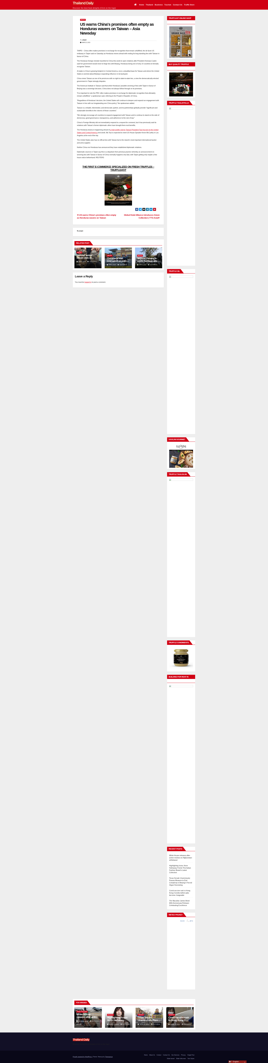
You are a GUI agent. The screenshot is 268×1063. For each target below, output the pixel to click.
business (171, 1014)
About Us (152, 1055)
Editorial (123, 265)
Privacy (183, 1055)
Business (159, 5)
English (236, 1061)
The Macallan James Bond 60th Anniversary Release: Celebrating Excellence (179, 903)
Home (141, 5)
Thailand (149, 5)
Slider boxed (170, 1058)
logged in (87, 282)
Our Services (175, 1055)
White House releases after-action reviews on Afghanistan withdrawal (180, 858)
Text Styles (190, 1058)
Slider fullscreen (181, 1058)
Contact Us (177, 5)
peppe (84, 40)
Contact (159, 1055)
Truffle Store (189, 5)
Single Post (190, 1055)
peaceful (110, 1014)
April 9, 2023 (83, 1021)
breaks (83, 19)
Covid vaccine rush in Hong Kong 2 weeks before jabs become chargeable (179, 893)
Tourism (167, 5)
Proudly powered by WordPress (82, 1057)
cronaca (141, 1014)
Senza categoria (82, 1011)
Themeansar (109, 1057)
